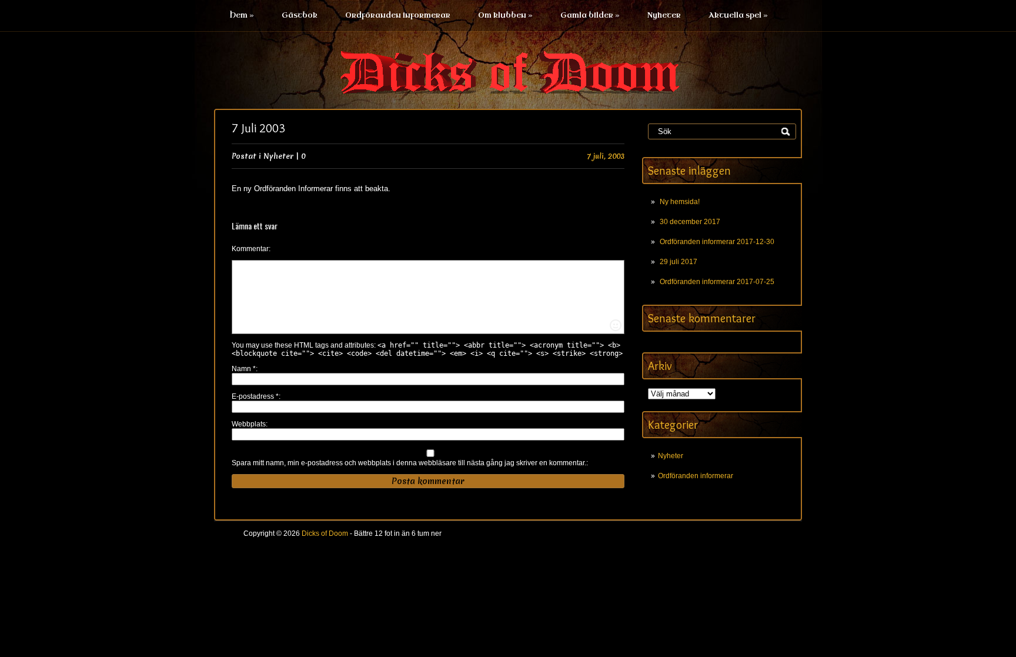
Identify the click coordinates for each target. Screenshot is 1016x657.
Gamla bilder (590, 15)
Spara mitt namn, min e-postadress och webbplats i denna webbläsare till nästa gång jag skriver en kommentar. (409, 463)
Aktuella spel (738, 15)
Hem (242, 15)
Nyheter (664, 15)
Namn (244, 369)
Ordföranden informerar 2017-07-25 (717, 282)
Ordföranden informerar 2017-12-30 (717, 242)
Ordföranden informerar (397, 15)
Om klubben (505, 15)
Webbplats (249, 424)
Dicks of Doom (325, 533)
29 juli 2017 (678, 262)
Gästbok (299, 15)
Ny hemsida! (680, 202)
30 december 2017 (690, 222)
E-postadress (255, 396)
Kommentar (250, 249)
